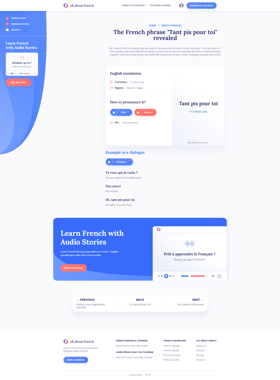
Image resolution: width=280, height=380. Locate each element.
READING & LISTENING (201, 5)
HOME (152, 25)
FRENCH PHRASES (171, 25)
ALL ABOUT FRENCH (206, 340)
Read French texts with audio (132, 345)
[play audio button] (113, 112)
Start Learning (73, 268)
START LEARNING (75, 359)
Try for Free (18, 82)
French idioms (171, 350)
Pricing (200, 355)
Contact (200, 350)
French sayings (171, 345)
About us (201, 345)
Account (200, 359)
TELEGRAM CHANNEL (160, 5)
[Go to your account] (182, 5)
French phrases (172, 355)
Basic (140, 87)
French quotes (171, 359)
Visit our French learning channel (134, 357)
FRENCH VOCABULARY (133, 5)
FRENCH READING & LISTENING (131, 340)
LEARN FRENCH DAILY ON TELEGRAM (134, 352)
